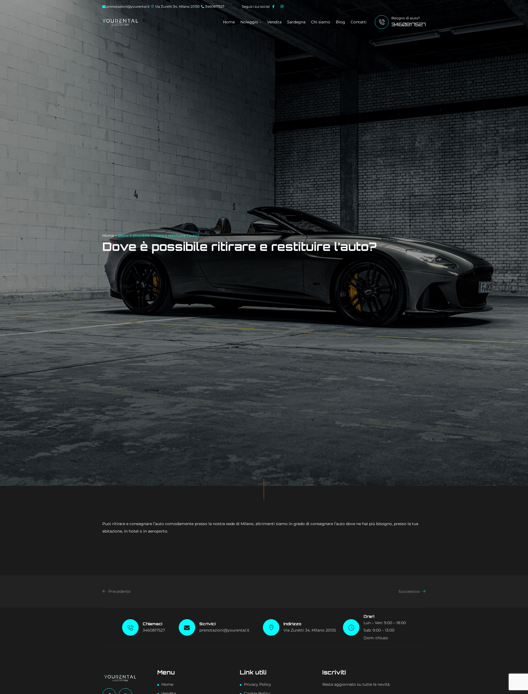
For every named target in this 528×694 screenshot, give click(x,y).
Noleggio (249, 22)
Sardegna (296, 22)
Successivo (409, 591)
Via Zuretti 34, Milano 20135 (177, 6)
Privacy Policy (257, 684)
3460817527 (214, 6)
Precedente (118, 591)
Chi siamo (320, 22)
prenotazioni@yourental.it (128, 6)
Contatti (359, 22)
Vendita (274, 22)
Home (229, 22)
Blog (340, 22)
